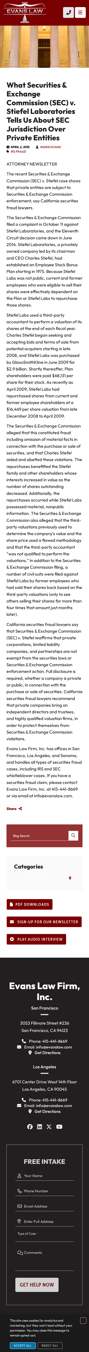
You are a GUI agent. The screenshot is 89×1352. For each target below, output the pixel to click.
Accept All (23, 1345)
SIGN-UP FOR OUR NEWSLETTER (47, 922)
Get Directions (47, 1052)
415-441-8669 (54, 1041)
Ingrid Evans (50, 147)
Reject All (50, 1345)
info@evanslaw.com (54, 1047)
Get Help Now (37, 1285)
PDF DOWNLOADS (32, 904)
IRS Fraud (18, 151)
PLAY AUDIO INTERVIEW (39, 939)
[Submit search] (73, 836)
